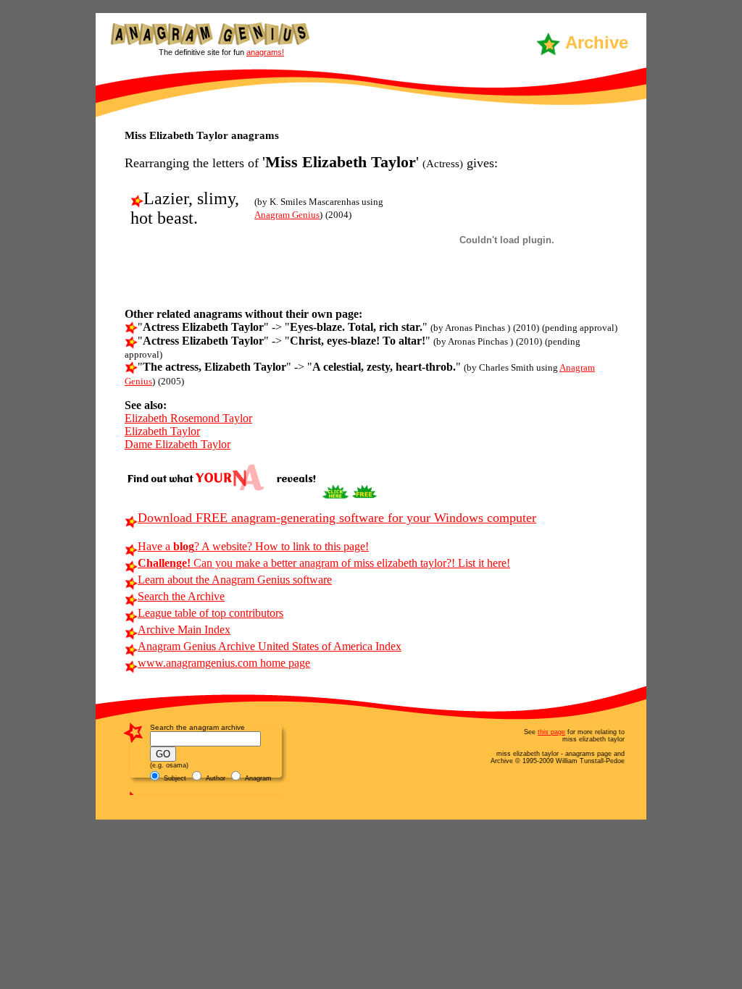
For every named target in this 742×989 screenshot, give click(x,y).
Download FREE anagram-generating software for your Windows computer (337, 517)
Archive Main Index (184, 629)
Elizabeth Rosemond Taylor (188, 418)
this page (551, 732)
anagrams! (265, 52)
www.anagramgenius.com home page (224, 663)
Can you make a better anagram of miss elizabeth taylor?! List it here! (324, 563)
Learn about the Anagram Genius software (235, 579)
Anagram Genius (287, 214)
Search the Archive (181, 596)
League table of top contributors (210, 613)
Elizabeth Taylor (162, 431)
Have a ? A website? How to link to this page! (253, 546)
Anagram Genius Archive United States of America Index (269, 646)
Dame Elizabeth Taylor (177, 444)
